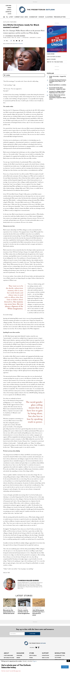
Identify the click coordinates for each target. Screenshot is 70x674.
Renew (9, 7)
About (6, 653)
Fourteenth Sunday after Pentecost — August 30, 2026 (57, 88)
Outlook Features (10, 22)
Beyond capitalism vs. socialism (57, 85)
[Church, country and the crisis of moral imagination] (24, 603)
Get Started (64, 667)
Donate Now (45, 655)
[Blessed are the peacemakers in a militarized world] (9, 603)
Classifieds (49, 17)
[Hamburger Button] (4, 17)
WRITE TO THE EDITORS (55, 62)
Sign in (34, 661)
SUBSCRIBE (50, 54)
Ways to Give (45, 657)
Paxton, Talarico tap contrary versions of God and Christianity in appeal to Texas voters (57, 97)
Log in (9, 13)
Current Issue (19, 17)
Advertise (8, 11)
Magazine (20, 653)
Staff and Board (8, 655)
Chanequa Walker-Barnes (15, 36)
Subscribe (8, 5)
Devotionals (33, 655)
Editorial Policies (9, 657)
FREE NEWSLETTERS (60, 17)
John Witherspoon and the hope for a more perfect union (38, 612)
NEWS (26, 17)
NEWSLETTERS (60, 653)
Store (31, 653)
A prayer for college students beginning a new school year (57, 92)
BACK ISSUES (51, 59)
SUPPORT (45, 653)
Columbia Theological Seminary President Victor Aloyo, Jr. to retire (57, 81)
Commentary (33, 17)
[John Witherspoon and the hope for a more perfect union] (38, 603)
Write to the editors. (19, 43)
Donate (9, 9)
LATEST (11, 17)
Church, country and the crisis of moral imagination (24, 611)
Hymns (31, 657)
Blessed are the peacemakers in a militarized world (9, 611)
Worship (41, 17)
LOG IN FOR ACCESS (54, 56)
